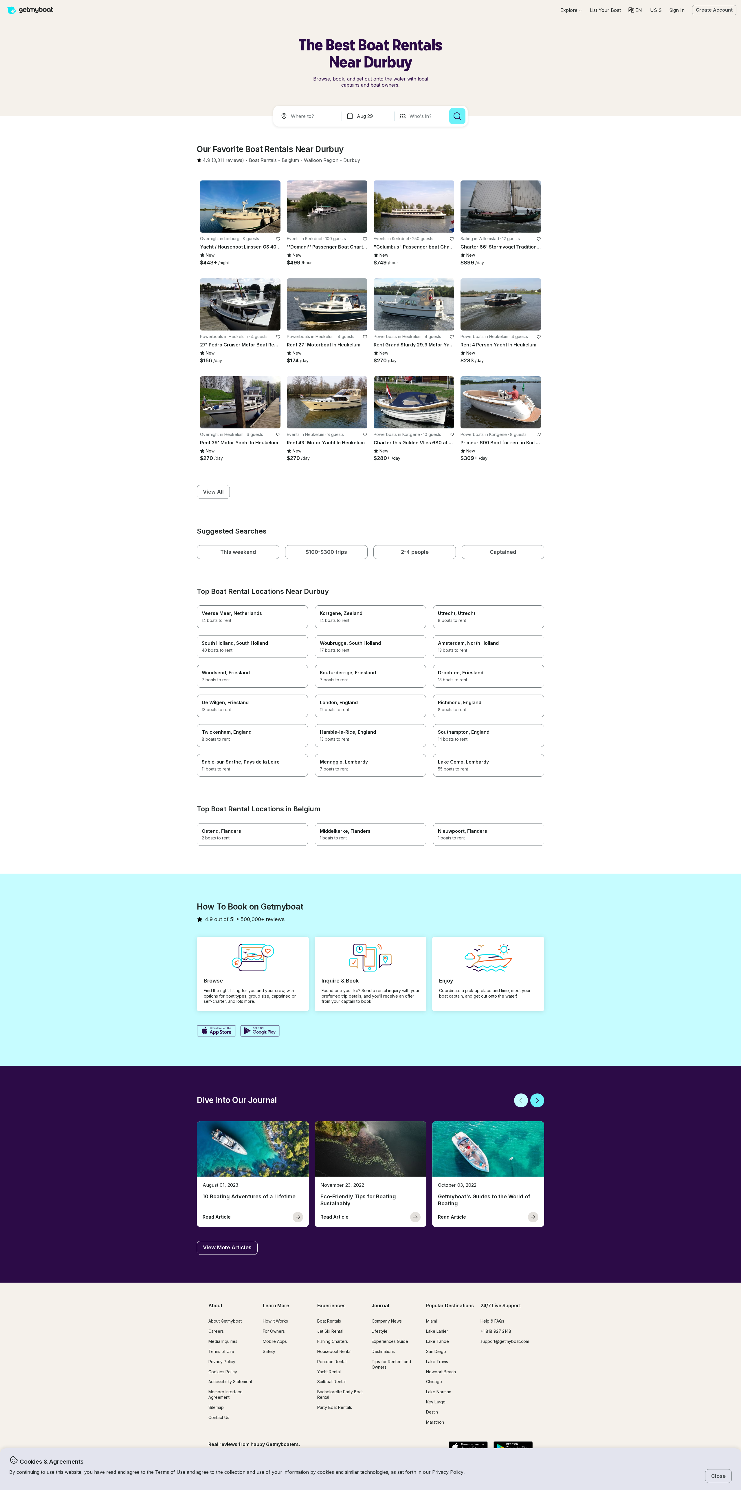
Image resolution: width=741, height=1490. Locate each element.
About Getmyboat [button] (225, 1321)
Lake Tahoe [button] (437, 1341)
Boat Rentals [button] (329, 1321)
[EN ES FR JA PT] (635, 10)
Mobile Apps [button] (275, 1341)
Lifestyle (380, 1331)
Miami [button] (431, 1321)
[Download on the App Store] (216, 1031)
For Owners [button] (274, 1331)
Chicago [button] (434, 1381)
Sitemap (216, 1407)
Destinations (383, 1351)
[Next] (537, 1100)
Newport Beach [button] (441, 1371)
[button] (605, 10)
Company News (387, 1321)
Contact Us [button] (218, 1417)
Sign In (677, 10)
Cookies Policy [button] (222, 1371)
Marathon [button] (435, 1422)
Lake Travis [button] (437, 1361)
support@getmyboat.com (504, 1341)
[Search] (457, 116)
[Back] (521, 1100)
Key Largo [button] (435, 1401)
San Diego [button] (436, 1351)
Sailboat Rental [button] (331, 1381)
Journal (380, 1305)
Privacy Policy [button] (447, 1472)
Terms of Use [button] (170, 1472)
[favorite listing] (278, 239)
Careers (216, 1331)
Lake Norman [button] (438, 1391)
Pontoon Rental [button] (331, 1361)
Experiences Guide (390, 1341)
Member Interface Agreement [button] (225, 1394)
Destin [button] (432, 1411)
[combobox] (308, 116)
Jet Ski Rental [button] (330, 1331)
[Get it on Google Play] (260, 1031)
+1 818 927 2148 (495, 1331)
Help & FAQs (492, 1321)
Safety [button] (269, 1351)
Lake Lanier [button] (437, 1331)
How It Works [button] (275, 1321)
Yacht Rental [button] (329, 1371)
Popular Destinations (450, 1305)
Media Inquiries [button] (222, 1341)
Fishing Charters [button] (332, 1341)
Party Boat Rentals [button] (334, 1407)
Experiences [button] (331, 1305)
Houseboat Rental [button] (334, 1351)
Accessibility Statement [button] (230, 1381)
